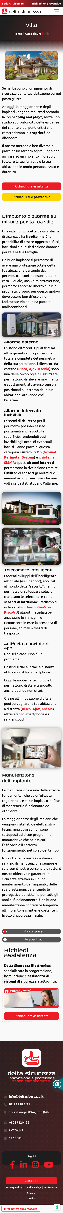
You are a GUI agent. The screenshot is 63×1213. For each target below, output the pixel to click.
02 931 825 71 (19, 1104)
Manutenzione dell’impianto (18, 777)
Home (17, 33)
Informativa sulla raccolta (20, 1208)
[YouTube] (48, 1166)
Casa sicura (33, 33)
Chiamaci (18, 3)
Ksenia (43, 369)
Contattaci (31, 1180)
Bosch (31, 607)
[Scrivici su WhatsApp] (57, 1086)
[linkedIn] (23, 1166)
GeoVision (45, 607)
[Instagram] (35, 1166)
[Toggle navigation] (56, 11)
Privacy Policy (14, 1187)
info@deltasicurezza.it (26, 1096)
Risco (22, 369)
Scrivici (6, 3)
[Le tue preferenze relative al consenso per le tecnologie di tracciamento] (57, 1207)
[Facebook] (12, 1166)
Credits (32, 1198)
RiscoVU (11, 612)
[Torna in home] (21, 11)
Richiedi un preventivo (46, 3)
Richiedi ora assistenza (32, 186)
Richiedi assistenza (20, 952)
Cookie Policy (33, 1187)
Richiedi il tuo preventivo (31, 197)
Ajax (32, 369)
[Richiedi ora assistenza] (31, 998)
